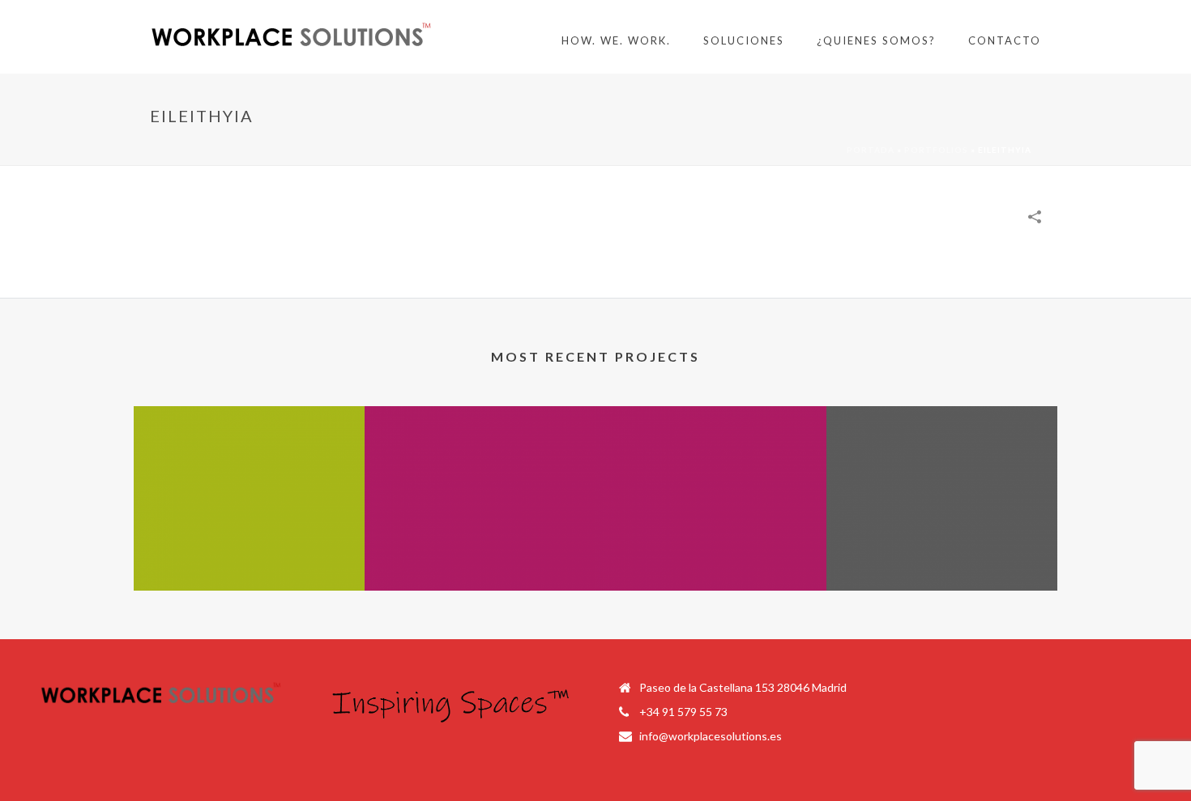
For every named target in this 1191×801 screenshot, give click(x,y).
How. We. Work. (616, 40)
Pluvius (942, 565)
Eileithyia (480, 565)
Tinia (711, 565)
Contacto (1004, 40)
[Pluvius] (941, 471)
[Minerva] (249, 471)
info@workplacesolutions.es (710, 736)
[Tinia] (711, 471)
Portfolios (936, 150)
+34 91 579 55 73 (683, 711)
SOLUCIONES (743, 40)
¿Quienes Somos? (876, 40)
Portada (870, 150)
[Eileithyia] (480, 471)
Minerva (249, 565)
